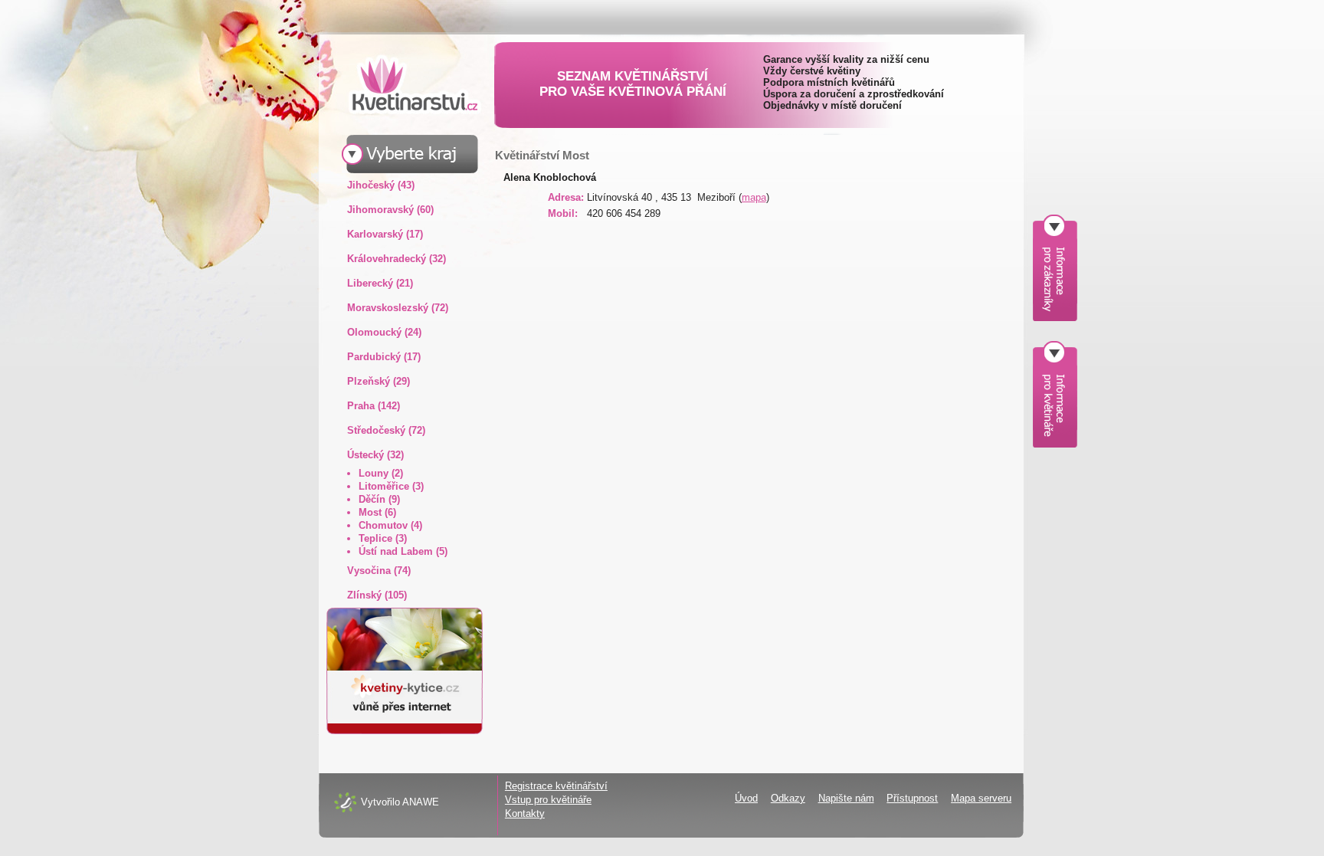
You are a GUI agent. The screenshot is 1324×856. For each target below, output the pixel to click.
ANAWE (420, 802)
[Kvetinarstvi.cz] (403, 83)
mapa (754, 197)
